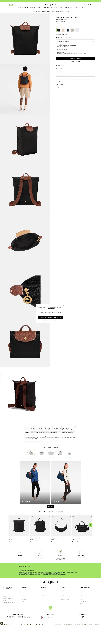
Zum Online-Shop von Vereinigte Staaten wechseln (51, 317)
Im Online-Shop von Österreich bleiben (50, 320)
